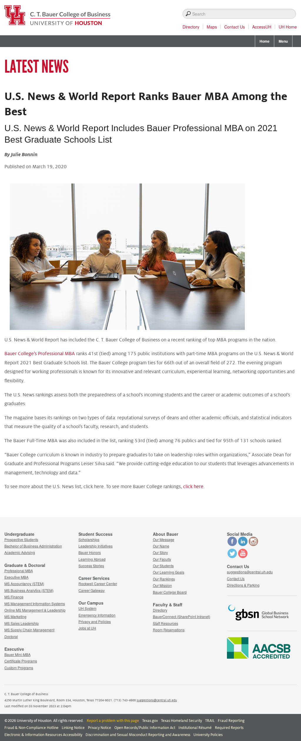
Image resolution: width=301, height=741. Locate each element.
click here (193, 486)
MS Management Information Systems (34, 603)
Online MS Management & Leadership (35, 610)
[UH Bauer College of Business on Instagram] (253, 544)
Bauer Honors (89, 552)
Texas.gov (150, 721)
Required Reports (229, 728)
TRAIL (210, 721)
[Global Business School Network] (258, 622)
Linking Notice (73, 728)
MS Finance (14, 596)
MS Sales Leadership (21, 623)
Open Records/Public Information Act (144, 728)
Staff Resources (165, 623)
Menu (283, 41)
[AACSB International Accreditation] (258, 657)
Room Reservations (169, 629)
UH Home (288, 27)
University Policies (208, 735)
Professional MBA (18, 570)
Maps (212, 27)
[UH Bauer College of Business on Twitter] (232, 556)
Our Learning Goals (168, 572)
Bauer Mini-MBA (17, 654)
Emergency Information (97, 615)
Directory (191, 27)
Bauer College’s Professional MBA (39, 353)
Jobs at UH (87, 627)
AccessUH (261, 27)
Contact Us (234, 27)
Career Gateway (91, 590)
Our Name (161, 545)
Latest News (36, 66)
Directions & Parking (243, 585)
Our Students (163, 565)
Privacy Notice (99, 728)
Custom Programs (18, 667)
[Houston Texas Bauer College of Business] (57, 13)
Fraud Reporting (231, 721)
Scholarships (88, 539)
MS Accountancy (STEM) (24, 583)
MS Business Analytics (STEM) (28, 590)
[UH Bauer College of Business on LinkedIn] (243, 544)
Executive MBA (16, 577)
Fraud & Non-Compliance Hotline (31, 728)
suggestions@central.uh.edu (250, 571)
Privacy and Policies (94, 621)
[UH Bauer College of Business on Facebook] (232, 544)
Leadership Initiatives (95, 545)
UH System (87, 608)
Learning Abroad (92, 559)
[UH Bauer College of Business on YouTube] (243, 556)
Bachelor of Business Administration (33, 545)
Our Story (160, 552)
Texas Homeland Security (181, 721)
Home (265, 41)
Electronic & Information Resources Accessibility (43, 735)
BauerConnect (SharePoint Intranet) (181, 616)
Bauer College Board (170, 592)
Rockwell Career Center (97, 583)
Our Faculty (162, 559)
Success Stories (91, 565)
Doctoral (11, 636)
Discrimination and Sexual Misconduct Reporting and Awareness (138, 735)
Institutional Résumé (195, 728)
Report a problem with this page (113, 721)
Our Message (163, 539)
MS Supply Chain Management (29, 629)
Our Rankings (164, 578)
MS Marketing (15, 616)
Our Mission (162, 585)
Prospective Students (21, 539)
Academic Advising (19, 552)
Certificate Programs (20, 660)
